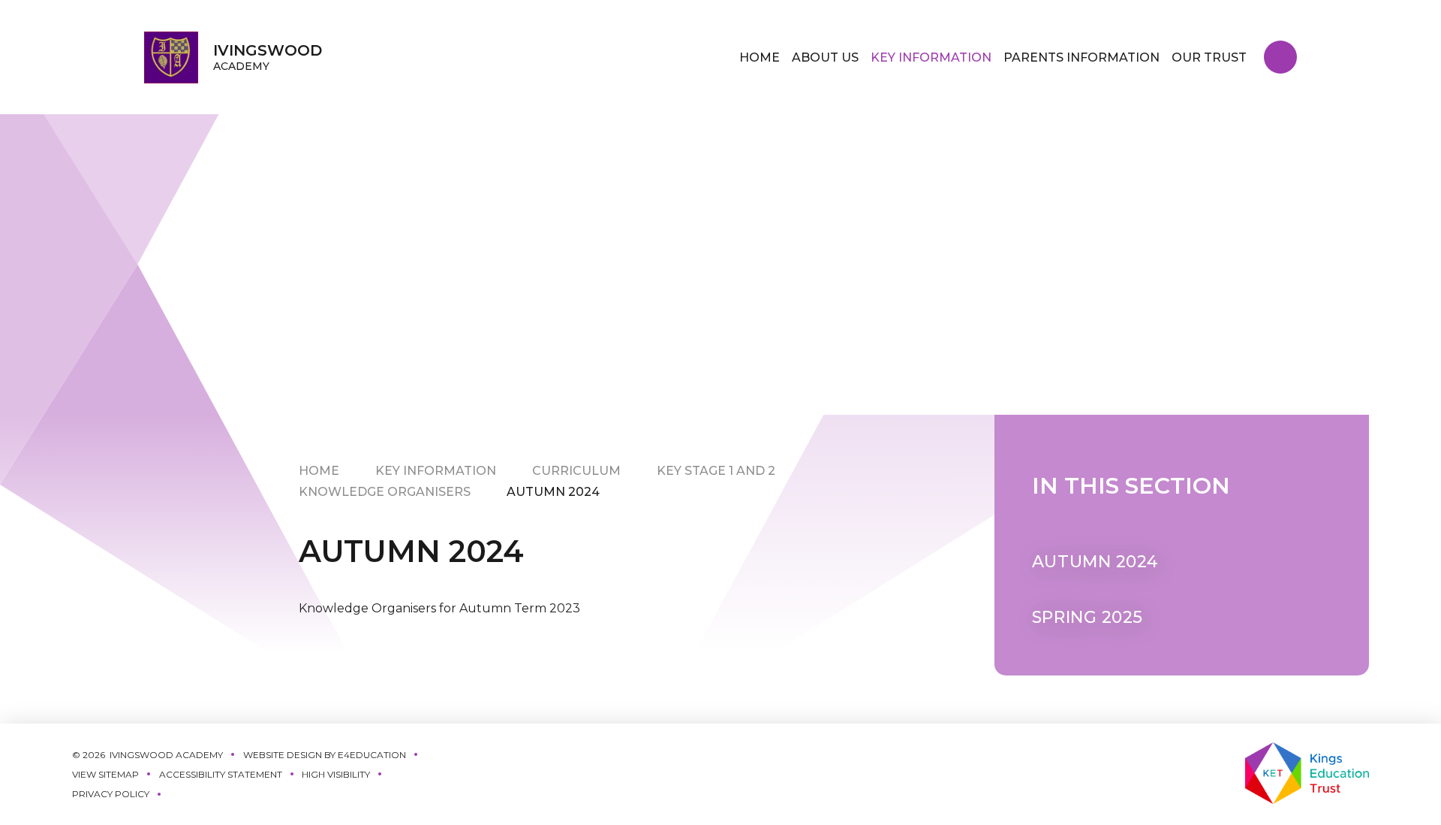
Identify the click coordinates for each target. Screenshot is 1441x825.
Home (319, 471)
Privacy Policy (110, 793)
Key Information (435, 471)
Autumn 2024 (553, 492)
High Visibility (336, 774)
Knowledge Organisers (385, 492)
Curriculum (576, 471)
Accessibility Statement (220, 774)
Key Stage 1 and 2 (716, 471)
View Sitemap (105, 774)
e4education (372, 754)
